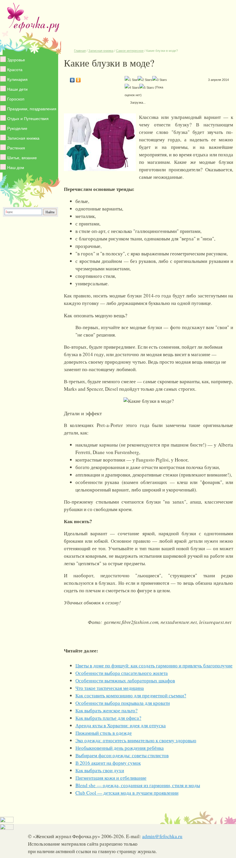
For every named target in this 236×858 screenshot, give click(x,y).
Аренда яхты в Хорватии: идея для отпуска (120, 725)
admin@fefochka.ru (162, 836)
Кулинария (17, 79)
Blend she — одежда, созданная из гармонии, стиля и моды (137, 785)
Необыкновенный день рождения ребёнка (119, 748)
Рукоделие (17, 128)
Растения (16, 148)
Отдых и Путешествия (28, 118)
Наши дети (17, 89)
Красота (14, 69)
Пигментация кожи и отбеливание (110, 778)
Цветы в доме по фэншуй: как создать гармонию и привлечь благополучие (154, 665)
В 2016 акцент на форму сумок (108, 763)
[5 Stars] (146, 87)
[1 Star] (131, 79)
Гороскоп (15, 99)
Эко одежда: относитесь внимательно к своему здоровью (135, 740)
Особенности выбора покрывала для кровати (122, 703)
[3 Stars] (159, 79)
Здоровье (16, 60)
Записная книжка (23, 138)
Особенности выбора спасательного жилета (121, 673)
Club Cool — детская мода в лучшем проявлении (126, 792)
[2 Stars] (145, 79)
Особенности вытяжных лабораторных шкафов (125, 680)
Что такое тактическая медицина (109, 688)
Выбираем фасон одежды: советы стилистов (122, 755)
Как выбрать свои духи (99, 770)
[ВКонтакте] (72, 78)
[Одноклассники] (78, 78)
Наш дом (15, 167)
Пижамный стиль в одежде (103, 733)
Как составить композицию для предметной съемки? (130, 695)
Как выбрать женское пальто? (106, 710)
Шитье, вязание (22, 157)
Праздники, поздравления (31, 109)
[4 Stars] (132, 87)
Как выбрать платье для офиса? (108, 718)
